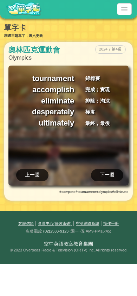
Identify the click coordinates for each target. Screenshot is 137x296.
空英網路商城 (87, 223)
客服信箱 (26, 223)
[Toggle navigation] (124, 9)
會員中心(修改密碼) (55, 223)
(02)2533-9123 (55, 231)
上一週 (32, 174)
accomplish (53, 89)
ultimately (56, 123)
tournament (53, 78)
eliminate (57, 100)
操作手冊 (111, 223)
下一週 (107, 174)
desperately (53, 111)
